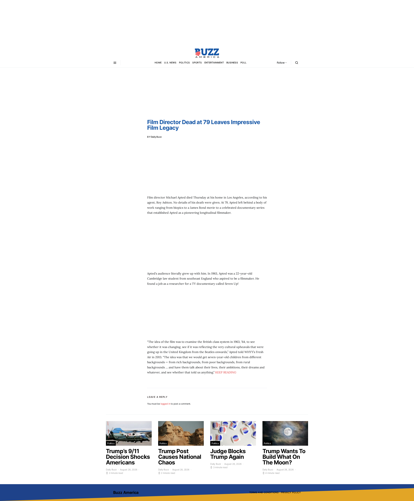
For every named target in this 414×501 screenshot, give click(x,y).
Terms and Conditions (263, 492)
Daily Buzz (156, 136)
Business (232, 62)
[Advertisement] (207, 22)
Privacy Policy (291, 492)
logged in (165, 403)
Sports (197, 62)
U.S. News (170, 62)
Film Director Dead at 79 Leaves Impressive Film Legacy (203, 125)
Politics (184, 62)
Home (158, 62)
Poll (243, 62)
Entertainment (214, 62)
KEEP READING (225, 372)
